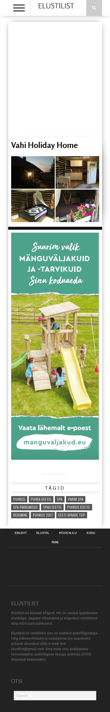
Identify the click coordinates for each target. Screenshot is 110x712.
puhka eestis (41, 499)
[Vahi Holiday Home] (55, 220)
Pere (55, 542)
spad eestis (52, 507)
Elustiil (42, 533)
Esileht (21, 533)
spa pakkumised (25, 507)
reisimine (20, 514)
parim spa (75, 499)
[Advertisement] (55, 79)
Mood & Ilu (68, 533)
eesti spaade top (71, 514)
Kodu (91, 533)
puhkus (19, 499)
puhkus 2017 (43, 514)
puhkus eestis (78, 507)
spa (59, 499)
